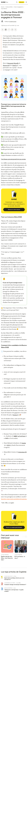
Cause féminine (5, 554)
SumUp (14, 65)
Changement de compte (9, 582)
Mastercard (6, 65)
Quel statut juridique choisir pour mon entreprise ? (14, 578)
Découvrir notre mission (14, 209)
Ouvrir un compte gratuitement (14, 527)
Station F (15, 415)
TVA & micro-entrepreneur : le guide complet (13, 590)
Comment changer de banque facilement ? (15, 584)
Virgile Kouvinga (12, 21)
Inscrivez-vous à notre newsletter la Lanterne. (14, 499)
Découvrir (21, 2)
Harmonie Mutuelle (13, 63)
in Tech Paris (19, 436)
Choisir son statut (8, 576)
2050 (8, 445)
